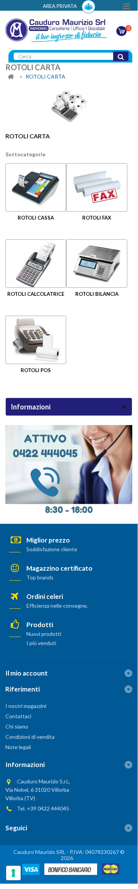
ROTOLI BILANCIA (97, 294)
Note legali (18, 747)
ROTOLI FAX (96, 218)
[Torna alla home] (10, 77)
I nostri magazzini (25, 706)
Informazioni (30, 407)
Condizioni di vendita (30, 736)
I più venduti (41, 643)
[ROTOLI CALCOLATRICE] (35, 263)
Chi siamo (16, 726)
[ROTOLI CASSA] (35, 187)
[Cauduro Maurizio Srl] (56, 29)
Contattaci (18, 716)
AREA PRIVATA (60, 6)
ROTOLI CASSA (36, 218)
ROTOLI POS (36, 370)
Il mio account (26, 673)
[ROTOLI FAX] (96, 187)
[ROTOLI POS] (35, 340)
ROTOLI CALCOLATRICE (35, 294)
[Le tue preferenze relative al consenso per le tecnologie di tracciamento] (13, 873)
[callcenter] (68, 469)
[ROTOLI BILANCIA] (96, 263)
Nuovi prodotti (43, 634)
